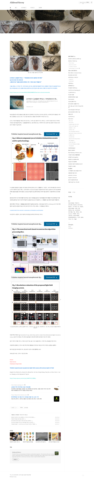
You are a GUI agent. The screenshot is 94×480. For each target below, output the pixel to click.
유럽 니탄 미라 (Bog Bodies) (74, 138)
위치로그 (32, 7)
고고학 (78, 217)
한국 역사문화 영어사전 (73, 180)
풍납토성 (75, 204)
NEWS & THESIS (15, 414)
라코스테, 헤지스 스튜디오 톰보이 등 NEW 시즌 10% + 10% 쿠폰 (26, 399)
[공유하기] (15, 408)
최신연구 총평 (71, 94)
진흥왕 (76, 208)
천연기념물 (70, 212)
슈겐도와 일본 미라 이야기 (74, 124)
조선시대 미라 (71, 137)
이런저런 (70, 83)
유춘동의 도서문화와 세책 (73, 159)
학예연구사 (77, 203)
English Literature (72, 177)
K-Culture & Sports (73, 66)
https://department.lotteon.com (19, 394)
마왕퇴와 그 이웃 (72, 128)
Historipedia (71, 99)
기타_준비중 (71, 145)
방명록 (40, 7)
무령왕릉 (74, 213)
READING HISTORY (72, 75)
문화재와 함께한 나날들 (73, 97)
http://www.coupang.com (17, 385)
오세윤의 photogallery (73, 157)
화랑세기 (70, 206)
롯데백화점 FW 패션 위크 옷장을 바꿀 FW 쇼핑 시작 (25, 397)
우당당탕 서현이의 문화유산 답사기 (75, 164)
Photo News (71, 63)
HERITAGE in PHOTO (73, 77)
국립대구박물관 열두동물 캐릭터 (17, 419)
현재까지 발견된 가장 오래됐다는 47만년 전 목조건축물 (22, 417)
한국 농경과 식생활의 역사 (73, 103)
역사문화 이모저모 (72, 88)
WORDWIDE (71, 81)
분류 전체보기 (71, 56)
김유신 (78, 213)
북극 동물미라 (71, 140)
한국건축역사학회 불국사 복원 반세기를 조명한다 (21, 420)
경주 (79, 208)
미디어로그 (23, 7)
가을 (74, 212)
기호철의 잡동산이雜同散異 (74, 155)
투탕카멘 (70, 210)
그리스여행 (74, 206)
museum (70, 213)
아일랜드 (81, 206)
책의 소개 (71, 120)
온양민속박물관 (76, 215)
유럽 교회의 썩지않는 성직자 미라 (75, 133)
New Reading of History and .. (75, 152)
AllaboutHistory (17, 3)
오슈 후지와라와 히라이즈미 (74, 131)
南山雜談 (70, 168)
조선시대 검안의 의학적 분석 (74, 109)
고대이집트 (70, 215)
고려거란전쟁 (77, 210)
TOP (83, 475)
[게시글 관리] (17, 408)
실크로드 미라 (71, 129)
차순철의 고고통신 (72, 166)
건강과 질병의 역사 (72, 101)
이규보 (69, 219)
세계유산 (77, 212)
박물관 (75, 219)
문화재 (82, 217)
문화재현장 (70, 85)
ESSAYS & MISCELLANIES (74, 58)
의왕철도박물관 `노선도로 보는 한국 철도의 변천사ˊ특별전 (23, 424)
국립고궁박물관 (71, 203)
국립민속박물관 (71, 208)
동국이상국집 (79, 204)
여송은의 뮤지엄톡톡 (72, 161)
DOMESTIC (71, 79)
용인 (73, 210)
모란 (81, 212)
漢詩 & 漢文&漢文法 (72, 70)
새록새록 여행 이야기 (72, 173)
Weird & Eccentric (72, 64)
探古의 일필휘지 (71, 150)
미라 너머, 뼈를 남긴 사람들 (74, 144)
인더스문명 (70, 204)
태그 (16, 7)
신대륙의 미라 (71, 135)
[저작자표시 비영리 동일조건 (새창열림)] (26, 407)
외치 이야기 (71, 122)
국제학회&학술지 (71, 148)
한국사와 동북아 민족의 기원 (74, 112)
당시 (72, 219)
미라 (78, 206)
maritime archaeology (73, 90)
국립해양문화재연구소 (72, 217)
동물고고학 (70, 114)
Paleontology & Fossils (74, 68)
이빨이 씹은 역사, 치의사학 (73, 182)
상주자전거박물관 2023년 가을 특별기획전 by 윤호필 (22, 422)
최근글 (69, 192)
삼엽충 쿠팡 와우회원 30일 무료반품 (20, 387)
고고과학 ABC (71, 92)
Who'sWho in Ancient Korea (74, 73)
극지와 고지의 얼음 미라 (73, 126)
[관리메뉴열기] (92, 2)
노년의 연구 (70, 116)
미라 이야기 (70, 118)
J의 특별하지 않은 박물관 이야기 (75, 170)
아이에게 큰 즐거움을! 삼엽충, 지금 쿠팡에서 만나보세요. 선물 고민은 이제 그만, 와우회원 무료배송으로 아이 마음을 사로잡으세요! (31, 389)
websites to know (72, 175)
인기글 (73, 192)
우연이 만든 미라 (72, 142)
